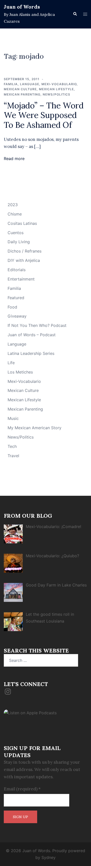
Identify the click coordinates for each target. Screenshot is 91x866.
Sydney (48, 857)
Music (13, 418)
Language (29, 84)
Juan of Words (22, 7)
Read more (14, 158)
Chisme (15, 213)
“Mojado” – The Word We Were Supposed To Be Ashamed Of (44, 115)
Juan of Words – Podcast (32, 334)
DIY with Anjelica (24, 260)
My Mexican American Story (34, 427)
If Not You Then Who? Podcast (37, 325)
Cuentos (16, 232)
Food (12, 307)
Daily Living (19, 241)
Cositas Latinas (22, 223)
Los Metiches (20, 372)
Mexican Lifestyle (56, 89)
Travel (13, 455)
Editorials (17, 269)
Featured (16, 297)
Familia (11, 84)
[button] (75, 14)
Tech (12, 446)
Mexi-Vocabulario (59, 84)
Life (11, 362)
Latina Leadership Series (31, 353)
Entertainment (21, 279)
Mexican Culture (20, 89)
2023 (13, 204)
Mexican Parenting (22, 94)
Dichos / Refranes (24, 251)
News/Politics (56, 94)
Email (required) (22, 789)
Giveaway (17, 316)
